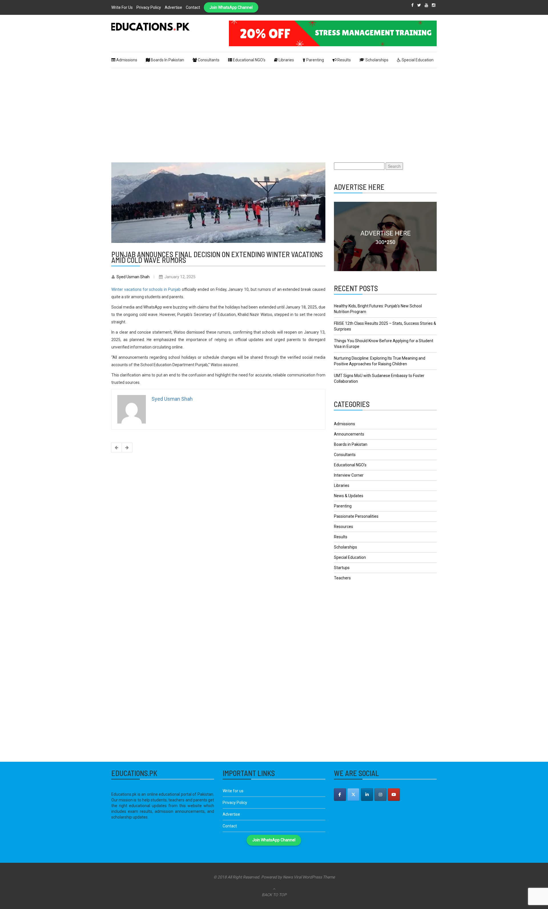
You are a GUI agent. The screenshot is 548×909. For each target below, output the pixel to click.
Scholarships (345, 547)
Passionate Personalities (356, 516)
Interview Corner (349, 475)
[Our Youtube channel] (394, 794)
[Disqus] (218, 530)
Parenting (343, 506)
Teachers (342, 578)
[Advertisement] (274, 111)
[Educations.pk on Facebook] (340, 794)
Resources (343, 526)
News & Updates (348, 495)
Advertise (173, 7)
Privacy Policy (148, 7)
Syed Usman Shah (133, 277)
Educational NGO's (350, 465)
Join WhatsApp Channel (231, 7)
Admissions (344, 424)
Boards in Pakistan (350, 444)
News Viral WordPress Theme (309, 877)
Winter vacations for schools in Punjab (146, 289)
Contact (193, 7)
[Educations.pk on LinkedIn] (367, 794)
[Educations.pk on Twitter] (353, 794)
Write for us (122, 7)
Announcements (349, 434)
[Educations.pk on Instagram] (380, 794)
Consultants (345, 454)
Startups (342, 567)
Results (340, 537)
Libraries (341, 485)
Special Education (350, 557)
